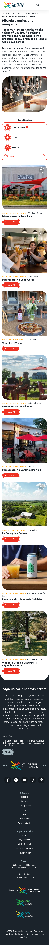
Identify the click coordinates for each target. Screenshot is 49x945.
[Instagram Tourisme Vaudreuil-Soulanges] (16, 780)
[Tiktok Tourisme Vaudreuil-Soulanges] (33, 780)
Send (8, 752)
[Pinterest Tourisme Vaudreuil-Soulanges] (41, 780)
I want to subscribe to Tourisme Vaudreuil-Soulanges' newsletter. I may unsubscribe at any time (25, 743)
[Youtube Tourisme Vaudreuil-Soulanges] (24, 780)
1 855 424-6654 (25, 874)
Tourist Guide (24, 823)
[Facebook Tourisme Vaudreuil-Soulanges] (7, 780)
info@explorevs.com (24, 877)
